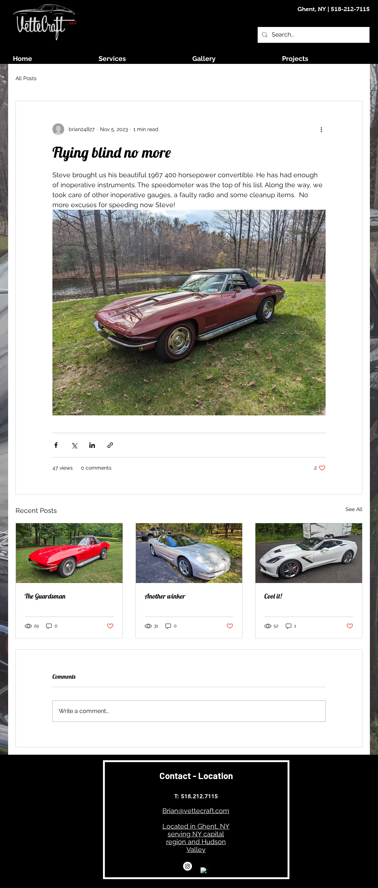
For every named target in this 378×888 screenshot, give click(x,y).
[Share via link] (110, 445)
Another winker (165, 596)
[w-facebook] (204, 871)
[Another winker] (189, 553)
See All (354, 509)
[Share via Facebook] (55, 445)
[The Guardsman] (69, 553)
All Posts (26, 78)
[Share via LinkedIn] (92, 445)
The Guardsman (45, 596)
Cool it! (273, 596)
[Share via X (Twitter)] (74, 445)
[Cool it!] (308, 553)
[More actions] (321, 129)
